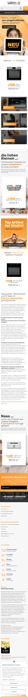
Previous (1, 12)
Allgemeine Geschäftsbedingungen (10, 524)
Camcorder (10, 429)
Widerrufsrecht (5, 536)
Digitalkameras (4, 429)
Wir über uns (4, 509)
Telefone (20, 429)
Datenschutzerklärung (8, 480)
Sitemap (3, 529)
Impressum (4, 679)
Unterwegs (22, 171)
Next (26, 12)
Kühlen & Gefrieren (10, 124)
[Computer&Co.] (14, 137)
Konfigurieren (14, 687)
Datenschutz (12, 679)
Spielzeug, (17, 171)
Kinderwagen (12, 171)
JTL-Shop (24, 695)
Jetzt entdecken (14, 245)
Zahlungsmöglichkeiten (7, 511)
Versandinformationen (7, 513)
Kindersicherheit (4, 171)
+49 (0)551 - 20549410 (14, 496)
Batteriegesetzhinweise (7, 533)
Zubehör (24, 429)
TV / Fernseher (9, 107)
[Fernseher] (14, 104)
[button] (21, 8)
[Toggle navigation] (2, 8)
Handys (15, 429)
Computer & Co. (9, 140)
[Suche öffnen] (17, 8)
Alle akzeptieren (14, 683)
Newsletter (4, 516)
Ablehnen (14, 691)
